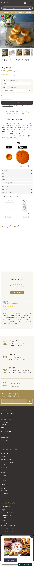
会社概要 (3, 518)
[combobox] (17, 8)
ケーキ (3, 465)
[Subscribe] (30, 401)
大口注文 (3, 488)
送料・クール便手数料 (7, 106)
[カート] (25, 3)
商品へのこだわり (6, 419)
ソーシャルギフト (6, 493)
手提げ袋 (3, 480)
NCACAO (3, 435)
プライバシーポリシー (7, 528)
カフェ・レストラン (6, 422)
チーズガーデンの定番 (7, 462)
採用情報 (3, 520)
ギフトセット (4, 467)
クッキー (3, 470)
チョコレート (4, 475)
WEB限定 (3, 457)
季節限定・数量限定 (6, 459)
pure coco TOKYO (6, 437)
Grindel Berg (4, 440)
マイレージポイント (6, 512)
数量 (2, 95)
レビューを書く (17, 292)
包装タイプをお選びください (10, 80)
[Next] (32, 52)
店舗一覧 (3, 425)
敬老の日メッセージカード (9, 87)
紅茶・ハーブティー (6, 478)
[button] (28, 112)
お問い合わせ (4, 523)
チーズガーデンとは (6, 417)
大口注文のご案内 (6, 515)
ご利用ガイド (4, 510)
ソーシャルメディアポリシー (9, 531)
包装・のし (4, 490)
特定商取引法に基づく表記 (8, 526)
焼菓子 (3, 472)
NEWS (3, 427)
